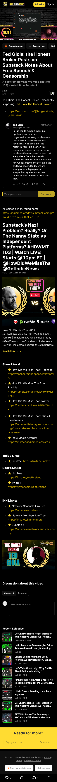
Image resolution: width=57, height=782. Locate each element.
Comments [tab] (9, 593)
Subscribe (39, 4)
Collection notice (32, 760)
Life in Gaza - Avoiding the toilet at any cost (33, 693)
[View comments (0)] (22, 778)
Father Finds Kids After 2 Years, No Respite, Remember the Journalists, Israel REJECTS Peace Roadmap (34, 681)
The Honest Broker (39, 104)
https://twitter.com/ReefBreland (27, 486)
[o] (7, 637)
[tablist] (15, 593)
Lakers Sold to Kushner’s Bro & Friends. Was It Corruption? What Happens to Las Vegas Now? (33, 658)
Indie (4, 91)
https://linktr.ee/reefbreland (24, 477)
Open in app (16, 45)
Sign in (50, 4)
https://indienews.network (24, 510)
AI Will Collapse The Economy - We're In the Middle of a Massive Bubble (32, 716)
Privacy (47, 757)
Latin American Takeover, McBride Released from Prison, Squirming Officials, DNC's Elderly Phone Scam (34, 647)
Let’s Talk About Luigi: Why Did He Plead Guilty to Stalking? (33, 670)
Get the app (43, 768)
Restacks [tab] (22, 593)
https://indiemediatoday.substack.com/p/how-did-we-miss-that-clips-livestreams (30, 428)
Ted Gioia (21, 104)
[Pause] (3, 37)
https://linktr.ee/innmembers (25, 519)
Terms (19, 760)
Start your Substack (20, 768)
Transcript (39, 45)
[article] (28, 637)
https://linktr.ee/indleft (36, 461)
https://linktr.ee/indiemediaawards (29, 442)
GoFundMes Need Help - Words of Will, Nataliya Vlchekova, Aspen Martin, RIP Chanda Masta (33, 635)
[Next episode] (10, 37)
